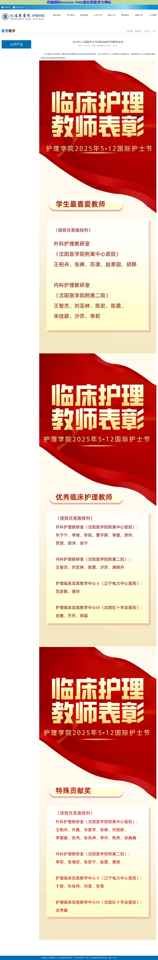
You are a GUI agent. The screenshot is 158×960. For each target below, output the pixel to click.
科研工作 (111, 15)
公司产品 (98, 15)
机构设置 (84, 15)
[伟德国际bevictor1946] (23, 16)
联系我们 (125, 15)
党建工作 (139, 15)
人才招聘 (152, 15)
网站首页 (57, 15)
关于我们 (70, 15)
